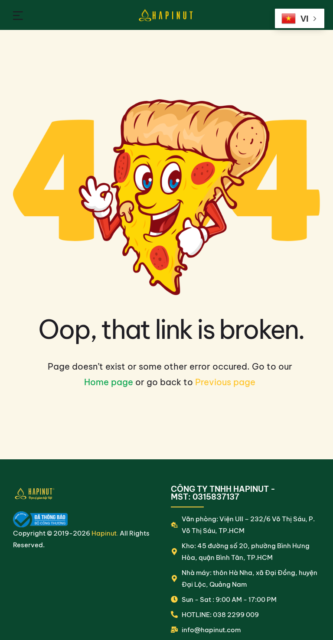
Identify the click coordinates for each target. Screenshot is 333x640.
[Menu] (18, 15)
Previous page (225, 382)
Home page (108, 382)
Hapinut (104, 533)
